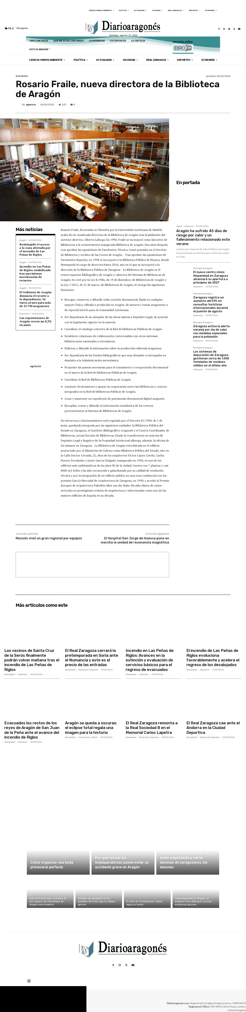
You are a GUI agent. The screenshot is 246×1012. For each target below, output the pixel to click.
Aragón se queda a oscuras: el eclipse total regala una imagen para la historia (91, 728)
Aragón (22, 240)
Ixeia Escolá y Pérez (88, 737)
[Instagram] (224, 29)
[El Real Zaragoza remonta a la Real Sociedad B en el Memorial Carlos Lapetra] (153, 700)
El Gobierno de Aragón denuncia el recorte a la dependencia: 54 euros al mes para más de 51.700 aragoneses (35, 299)
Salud (179, 226)
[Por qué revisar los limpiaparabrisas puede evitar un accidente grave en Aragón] (122, 854)
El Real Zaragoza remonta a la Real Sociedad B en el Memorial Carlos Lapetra (152, 728)
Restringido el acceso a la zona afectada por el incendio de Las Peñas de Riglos (34, 249)
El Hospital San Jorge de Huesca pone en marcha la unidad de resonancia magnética (135, 540)
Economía (24, 314)
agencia (31, 104)
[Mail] (229, 29)
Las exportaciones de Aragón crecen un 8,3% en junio (35, 321)
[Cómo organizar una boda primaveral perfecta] (58, 854)
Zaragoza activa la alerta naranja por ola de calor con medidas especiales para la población (211, 331)
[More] (226, 104)
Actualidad (22, 76)
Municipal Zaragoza (203, 268)
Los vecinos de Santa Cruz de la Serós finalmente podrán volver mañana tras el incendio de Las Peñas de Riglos (31, 660)
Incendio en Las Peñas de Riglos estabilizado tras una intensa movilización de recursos (35, 273)
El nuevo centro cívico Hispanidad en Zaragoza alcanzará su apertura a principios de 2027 (210, 277)
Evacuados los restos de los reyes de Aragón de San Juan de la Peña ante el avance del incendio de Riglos (31, 730)
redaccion (189, 226)
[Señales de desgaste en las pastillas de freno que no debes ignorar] (98, 892)
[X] (234, 29)
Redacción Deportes (88, 670)
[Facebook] (219, 29)
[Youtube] (239, 29)
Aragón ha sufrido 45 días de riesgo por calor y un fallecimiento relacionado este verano (203, 237)
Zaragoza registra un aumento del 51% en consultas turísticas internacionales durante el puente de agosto (210, 304)
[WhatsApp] (218, 104)
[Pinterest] (209, 104)
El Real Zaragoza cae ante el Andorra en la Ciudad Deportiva (213, 728)
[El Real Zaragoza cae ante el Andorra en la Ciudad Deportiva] (214, 700)
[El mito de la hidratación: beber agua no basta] (147, 892)
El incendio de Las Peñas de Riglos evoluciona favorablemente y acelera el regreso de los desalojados (212, 657)
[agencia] (19, 104)
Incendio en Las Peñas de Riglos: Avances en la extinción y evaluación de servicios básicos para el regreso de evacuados (150, 660)
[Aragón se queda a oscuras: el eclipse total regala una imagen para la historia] (92, 700)
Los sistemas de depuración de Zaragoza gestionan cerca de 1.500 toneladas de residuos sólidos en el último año (211, 358)
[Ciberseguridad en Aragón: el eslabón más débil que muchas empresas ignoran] (196, 892)
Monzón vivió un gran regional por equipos (49, 538)
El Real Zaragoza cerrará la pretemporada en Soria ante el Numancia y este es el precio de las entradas (91, 657)
